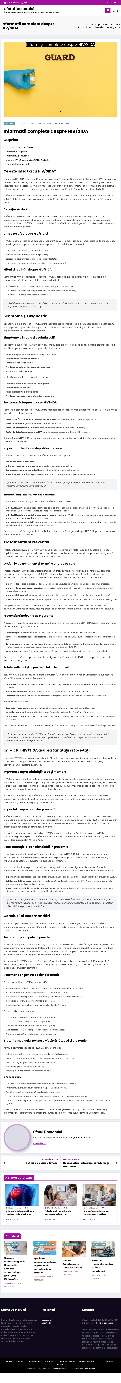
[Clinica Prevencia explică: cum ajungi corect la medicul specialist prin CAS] (99, 1194)
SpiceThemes (89, 1368)
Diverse (109, 1361)
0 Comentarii (63, 123)
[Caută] (113, 11)
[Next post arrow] (116, 1163)
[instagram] (111, 2)
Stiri (100, 1361)
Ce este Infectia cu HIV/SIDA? (19, 147)
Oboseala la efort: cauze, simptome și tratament (86, 1164)
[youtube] (115, 2)
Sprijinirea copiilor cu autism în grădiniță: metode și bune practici (44, 1265)
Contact (60, 1364)
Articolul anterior (50, 1159)
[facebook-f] (100, 2)
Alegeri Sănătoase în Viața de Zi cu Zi (72, 1264)
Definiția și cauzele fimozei (42, 1163)
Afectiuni (9, 123)
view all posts (39, 1143)
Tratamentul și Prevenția (17, 155)
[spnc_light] (118, 10)
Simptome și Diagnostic (16, 151)
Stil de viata (50, 1361)
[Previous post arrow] (4, 1163)
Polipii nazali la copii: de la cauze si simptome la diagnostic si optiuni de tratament (58, 1212)
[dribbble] (107, 2)
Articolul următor (71, 1159)
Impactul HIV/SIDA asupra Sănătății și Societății (27, 160)
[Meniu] (107, 10)
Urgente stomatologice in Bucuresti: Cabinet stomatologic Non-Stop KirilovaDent (14, 1268)
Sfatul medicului (11, 1244)
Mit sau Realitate (86, 1361)
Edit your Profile (77, 1137)
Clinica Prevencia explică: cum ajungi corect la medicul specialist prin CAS (97, 1212)
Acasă (9, 1361)
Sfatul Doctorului (19, 8)
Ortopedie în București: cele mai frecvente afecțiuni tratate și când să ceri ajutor (20, 1212)
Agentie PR (46, 1323)
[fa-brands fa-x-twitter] (103, 2)
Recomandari (35, 1361)
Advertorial (46, 1320)
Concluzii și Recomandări (17, 164)
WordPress (56, 1368)
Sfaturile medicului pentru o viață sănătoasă (102, 1266)
